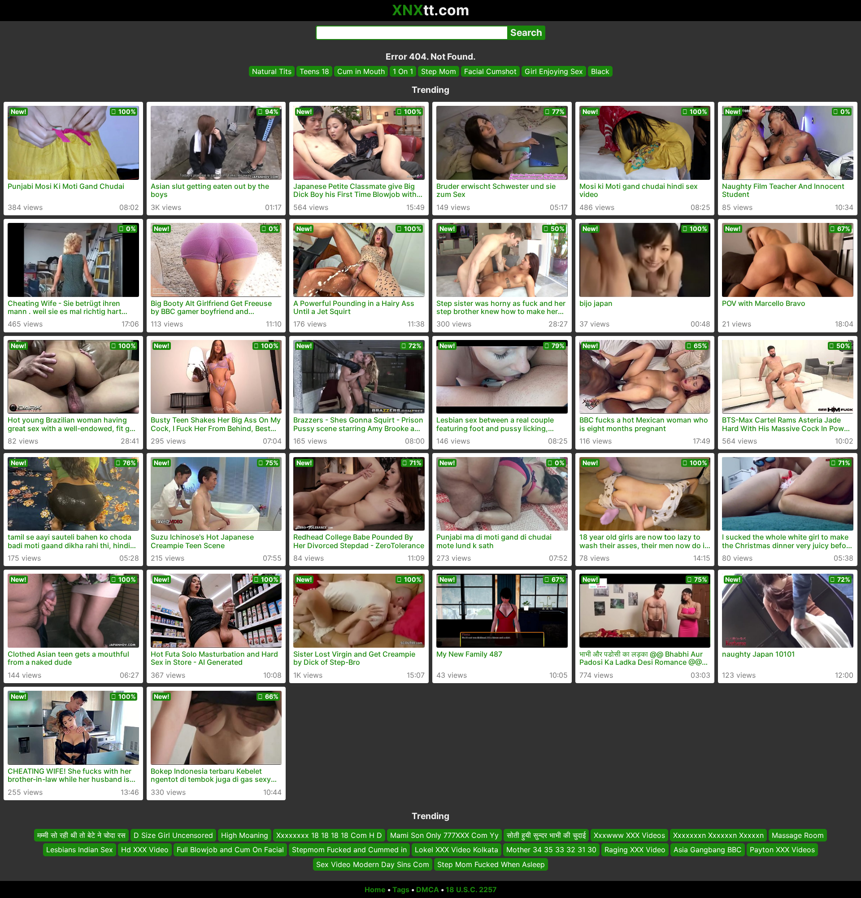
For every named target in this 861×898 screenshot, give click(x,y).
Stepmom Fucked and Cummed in (349, 849)
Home (375, 889)
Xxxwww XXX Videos (629, 835)
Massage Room (798, 835)
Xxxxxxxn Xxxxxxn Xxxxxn (718, 835)
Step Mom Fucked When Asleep (491, 864)
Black (600, 71)
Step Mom (438, 71)
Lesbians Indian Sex (79, 849)
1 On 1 (403, 71)
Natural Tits (271, 71)
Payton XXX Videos (782, 849)
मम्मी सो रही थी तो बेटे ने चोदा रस (81, 835)
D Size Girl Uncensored (173, 835)
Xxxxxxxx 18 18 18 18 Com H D (329, 835)
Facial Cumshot (490, 71)
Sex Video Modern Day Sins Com (372, 864)
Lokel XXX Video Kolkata (456, 849)
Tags (400, 889)
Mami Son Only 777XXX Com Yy (444, 835)
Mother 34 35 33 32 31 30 (551, 849)
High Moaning (244, 835)
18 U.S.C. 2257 (471, 889)
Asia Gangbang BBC (708, 849)
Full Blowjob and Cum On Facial (230, 849)
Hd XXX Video (145, 849)
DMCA (427, 889)
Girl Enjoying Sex (554, 71)
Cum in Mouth (361, 71)
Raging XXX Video (634, 849)
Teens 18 (314, 71)
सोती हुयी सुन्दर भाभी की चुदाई (546, 835)
